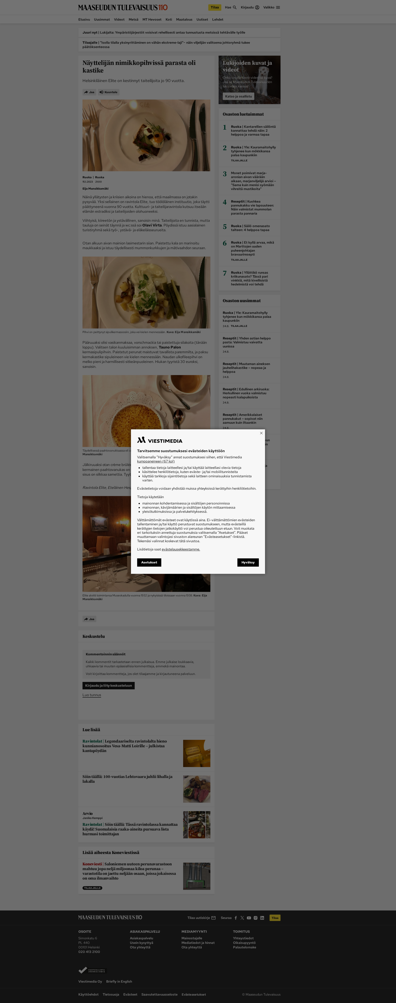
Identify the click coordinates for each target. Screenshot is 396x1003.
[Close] (261, 433)
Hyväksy (248, 562)
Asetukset (149, 562)
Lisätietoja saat (168, 549)
